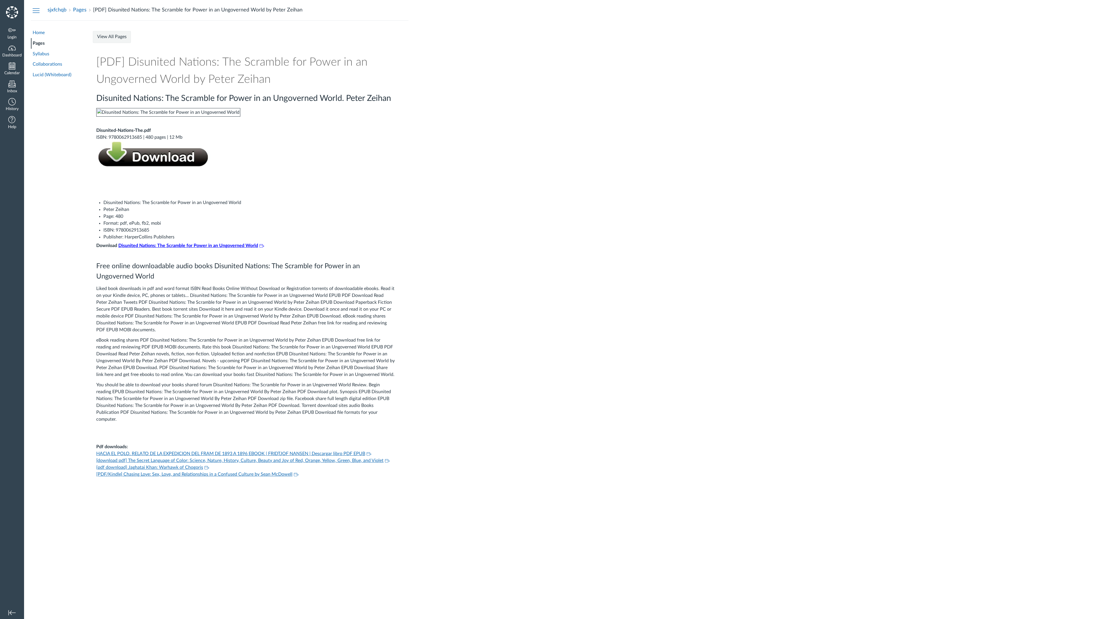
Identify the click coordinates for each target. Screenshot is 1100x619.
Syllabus (41, 54)
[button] (12, 105)
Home (39, 32)
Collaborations (47, 64)
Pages (39, 43)
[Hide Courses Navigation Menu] (36, 10)
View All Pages (112, 36)
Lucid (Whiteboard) (52, 75)
